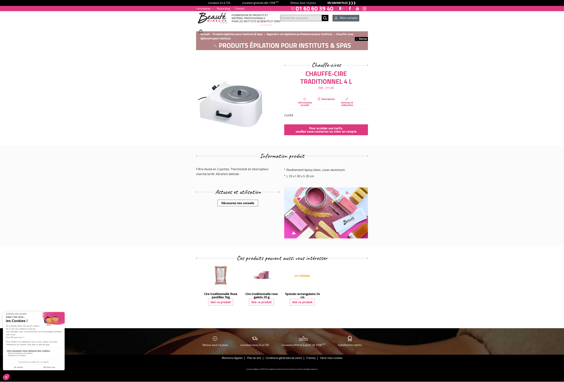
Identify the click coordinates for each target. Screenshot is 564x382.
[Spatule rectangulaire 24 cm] (302, 275)
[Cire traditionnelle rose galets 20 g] (261, 275)
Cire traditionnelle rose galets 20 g (261, 295)
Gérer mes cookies (331, 358)
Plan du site (254, 358)
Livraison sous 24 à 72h (254, 345)
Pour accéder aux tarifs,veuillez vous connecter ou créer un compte (326, 130)
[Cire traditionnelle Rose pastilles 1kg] (220, 275)
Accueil (204, 34)
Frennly (311, 358)
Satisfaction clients (350, 345)
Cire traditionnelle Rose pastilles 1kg (220, 295)
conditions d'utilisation (296, 369)
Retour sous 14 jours (215, 345)
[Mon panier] (201, 31)
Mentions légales (232, 358)
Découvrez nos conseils (237, 202)
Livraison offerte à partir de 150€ (303, 344)
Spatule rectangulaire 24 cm (302, 295)
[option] (282, 3)
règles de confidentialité (277, 369)
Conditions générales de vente (284, 358)
